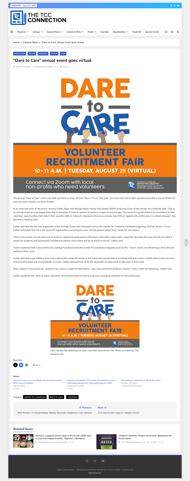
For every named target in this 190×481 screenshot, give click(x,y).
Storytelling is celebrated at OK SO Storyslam (141, 380)
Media (90, 31)
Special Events (152, 31)
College (36, 31)
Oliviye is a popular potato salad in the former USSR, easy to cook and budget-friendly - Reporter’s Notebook (63, 437)
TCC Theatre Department (131, 442)
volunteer (72, 397)
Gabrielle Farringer (23, 67)
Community (43, 54)
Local (63, 54)
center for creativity (34, 397)
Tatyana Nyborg (44, 442)
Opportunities (119, 31)
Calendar (104, 31)
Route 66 (136, 31)
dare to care (56, 397)
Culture (54, 54)
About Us (21, 31)
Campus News (19, 54)
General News (53, 31)
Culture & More (74, 31)
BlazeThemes (95, 473)
